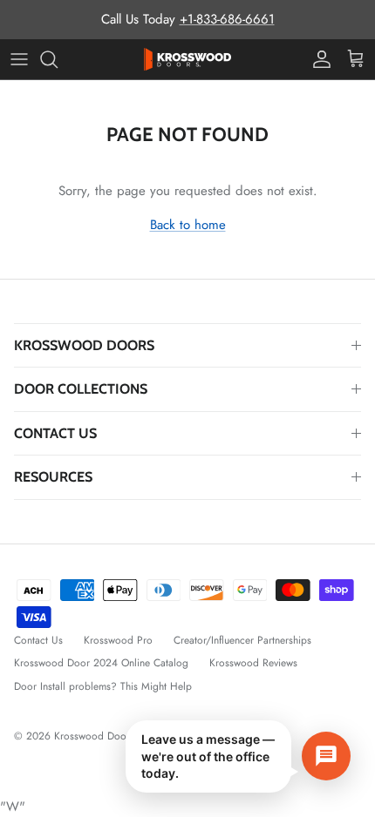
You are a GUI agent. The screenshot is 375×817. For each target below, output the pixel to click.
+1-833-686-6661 (227, 19)
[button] (238, 756)
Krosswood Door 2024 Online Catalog (101, 663)
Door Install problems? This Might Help (103, 686)
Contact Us (38, 640)
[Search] (57, 59)
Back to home (188, 224)
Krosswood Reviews (253, 663)
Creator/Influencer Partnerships (242, 640)
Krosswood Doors (96, 736)
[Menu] (19, 59)
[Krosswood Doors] (187, 59)
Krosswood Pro (118, 640)
